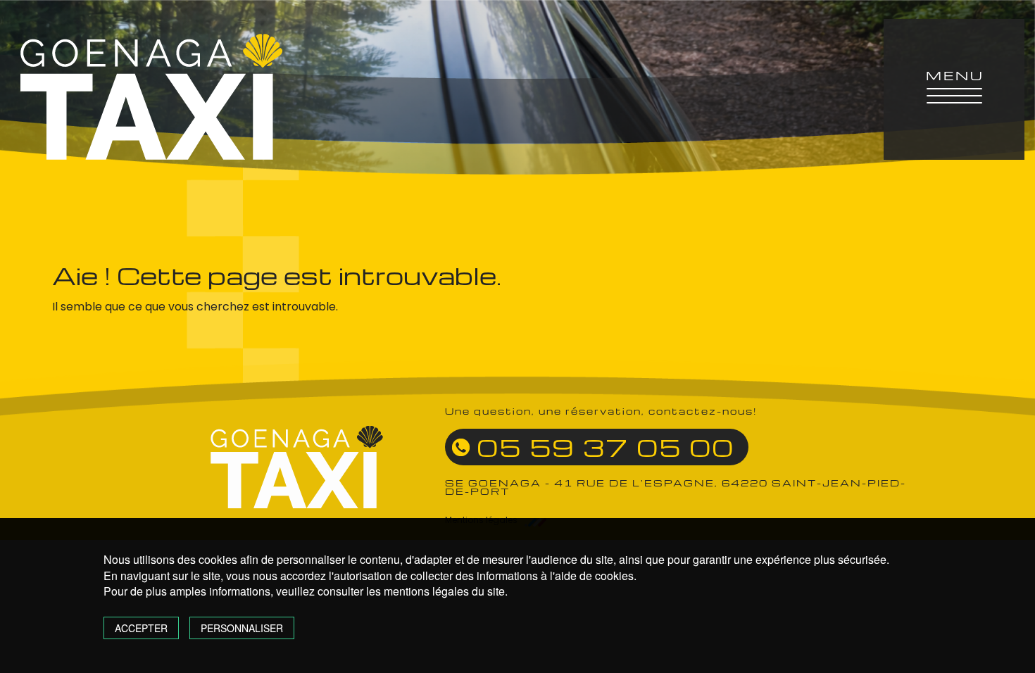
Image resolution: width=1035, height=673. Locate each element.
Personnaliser (242, 628)
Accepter (141, 628)
